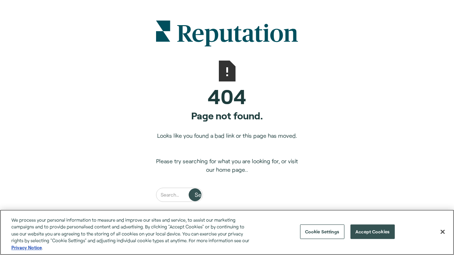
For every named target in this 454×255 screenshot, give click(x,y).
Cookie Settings (322, 231)
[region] (227, 232)
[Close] (442, 232)
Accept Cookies (372, 231)
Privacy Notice (26, 247)
